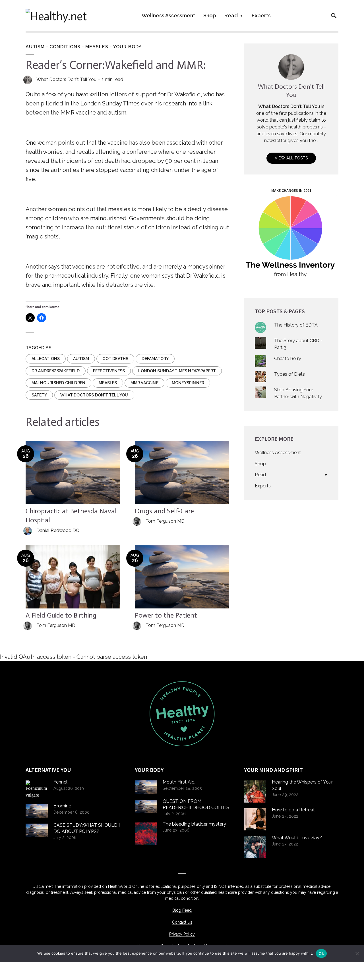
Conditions (64, 46)
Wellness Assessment (168, 15)
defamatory (155, 358)
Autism (35, 46)
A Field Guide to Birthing (61, 615)
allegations (46, 358)
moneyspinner (188, 383)
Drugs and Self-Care (164, 511)
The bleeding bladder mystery (194, 824)
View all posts (291, 158)
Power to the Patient (166, 615)
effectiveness (109, 371)
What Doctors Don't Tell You (66, 79)
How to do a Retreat (293, 810)
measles (108, 383)
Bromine (62, 806)
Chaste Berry (287, 358)
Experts (261, 15)
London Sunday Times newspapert (177, 371)
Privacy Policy (182, 934)
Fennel (60, 782)
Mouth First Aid (179, 782)
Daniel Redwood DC (57, 530)
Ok (321, 953)
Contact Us (182, 922)
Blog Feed (182, 910)
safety (39, 395)
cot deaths (115, 358)
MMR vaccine (144, 383)
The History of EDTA (296, 325)
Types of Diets (289, 374)
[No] (357, 953)
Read (231, 15)
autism (81, 358)
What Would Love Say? (297, 837)
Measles (96, 46)
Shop (209, 15)
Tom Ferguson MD (165, 521)
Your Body (127, 46)
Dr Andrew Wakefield (56, 371)
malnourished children (58, 383)
